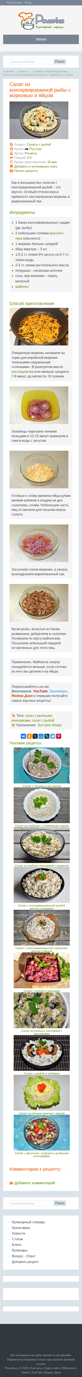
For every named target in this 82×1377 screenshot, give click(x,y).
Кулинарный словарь (28, 1222)
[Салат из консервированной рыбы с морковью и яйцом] (41, 122)
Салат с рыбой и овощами (42, 990)
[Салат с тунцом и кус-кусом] (42, 765)
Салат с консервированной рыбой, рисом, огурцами (42, 907)
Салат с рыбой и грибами (42, 1073)
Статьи (17, 1239)
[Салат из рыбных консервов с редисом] (42, 845)
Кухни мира (21, 1228)
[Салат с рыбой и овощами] (42, 970)
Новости (18, 1233)
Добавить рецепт (25, 1262)
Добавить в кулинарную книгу (35, 166)
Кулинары (20, 1250)
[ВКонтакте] (23, 736)
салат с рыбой (43, 720)
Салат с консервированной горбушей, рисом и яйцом (42, 949)
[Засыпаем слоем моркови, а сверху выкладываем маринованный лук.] (41, 544)
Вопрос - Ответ (23, 1256)
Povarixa (31, 153)
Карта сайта (52, 1368)
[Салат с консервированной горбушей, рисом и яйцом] (42, 928)
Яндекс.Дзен (53, 1372)
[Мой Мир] (41, 736)
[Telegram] (52, 736)
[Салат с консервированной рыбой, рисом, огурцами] (42, 885)
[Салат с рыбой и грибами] (42, 1053)
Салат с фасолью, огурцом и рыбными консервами (42, 1154)
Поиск (60, 61)
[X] (35, 736)
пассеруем (20, 371)
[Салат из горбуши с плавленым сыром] (42, 805)
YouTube (37, 1372)
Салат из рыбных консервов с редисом (42, 865)
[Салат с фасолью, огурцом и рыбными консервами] (42, 1133)
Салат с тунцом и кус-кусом (42, 786)
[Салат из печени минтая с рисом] (42, 1093)
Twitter (25, 1372)
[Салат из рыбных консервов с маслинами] (42, 1010)
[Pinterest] (58, 736)
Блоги (16, 1244)
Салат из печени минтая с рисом (42, 1113)
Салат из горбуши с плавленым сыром (42, 825)
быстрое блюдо (50, 725)
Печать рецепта (25, 171)
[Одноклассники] (29, 736)
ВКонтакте (69, 1368)
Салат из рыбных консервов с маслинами (41, 1032)
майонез (22, 286)
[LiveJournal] (46, 736)
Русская (35, 149)
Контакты (36, 1368)
